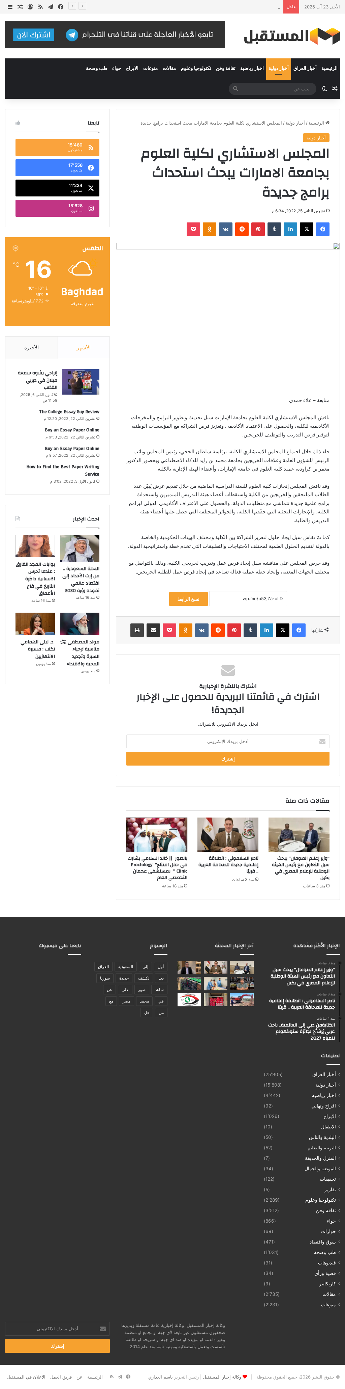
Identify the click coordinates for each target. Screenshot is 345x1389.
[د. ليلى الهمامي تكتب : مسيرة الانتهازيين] (35, 624)
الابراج (132, 68)
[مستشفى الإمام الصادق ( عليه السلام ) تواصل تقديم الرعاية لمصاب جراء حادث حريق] (215, 983)
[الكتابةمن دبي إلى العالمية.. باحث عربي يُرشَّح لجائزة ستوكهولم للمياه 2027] (189, 967)
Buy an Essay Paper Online (72, 430)
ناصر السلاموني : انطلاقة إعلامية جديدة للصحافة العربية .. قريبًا (228, 865)
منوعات (150, 68)
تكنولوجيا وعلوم (196, 68)
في (161, 1001)
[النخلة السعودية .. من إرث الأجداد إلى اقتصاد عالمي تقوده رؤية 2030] (79, 548)
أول (161, 966)
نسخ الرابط (188, 599)
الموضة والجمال (320, 1168)
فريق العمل (61, 1377)
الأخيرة (31, 347)
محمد (144, 1001)
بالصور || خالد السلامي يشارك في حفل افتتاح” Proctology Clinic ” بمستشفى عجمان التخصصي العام (157, 868)
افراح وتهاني (323, 1105)
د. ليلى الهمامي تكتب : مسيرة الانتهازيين (37, 649)
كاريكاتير (327, 1283)
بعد (161, 978)
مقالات (169, 68)
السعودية (125, 966)
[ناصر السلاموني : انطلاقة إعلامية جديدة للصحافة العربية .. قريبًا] (227, 835)
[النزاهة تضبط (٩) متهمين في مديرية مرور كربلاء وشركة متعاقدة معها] (189, 999)
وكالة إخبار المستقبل (222, 1377)
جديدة (124, 978)
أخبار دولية (279, 68)
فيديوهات (327, 1262)
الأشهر (84, 347)
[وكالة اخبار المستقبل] (287, 36)
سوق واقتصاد (323, 1242)
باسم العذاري (160, 1377)
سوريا (105, 978)
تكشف (143, 978)
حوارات (328, 1231)
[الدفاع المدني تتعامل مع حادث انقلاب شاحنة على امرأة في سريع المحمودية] (189, 983)
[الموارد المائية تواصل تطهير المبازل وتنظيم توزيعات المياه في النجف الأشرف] (242, 999)
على (125, 989)
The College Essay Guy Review (69, 411)
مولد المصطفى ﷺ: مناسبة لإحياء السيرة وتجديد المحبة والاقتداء (79, 653)
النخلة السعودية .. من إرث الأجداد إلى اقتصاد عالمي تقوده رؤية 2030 (80, 579)
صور (142, 989)
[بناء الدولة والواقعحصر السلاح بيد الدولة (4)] (242, 983)
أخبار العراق (305, 68)
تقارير (330, 1189)
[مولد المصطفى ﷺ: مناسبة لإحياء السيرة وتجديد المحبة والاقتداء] (79, 624)
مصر (126, 1001)
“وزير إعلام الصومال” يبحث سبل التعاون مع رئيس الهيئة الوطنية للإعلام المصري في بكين (301, 868)
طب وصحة (96, 68)
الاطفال (328, 1126)
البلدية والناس (322, 1137)
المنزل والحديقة (320, 1158)
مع (111, 1001)
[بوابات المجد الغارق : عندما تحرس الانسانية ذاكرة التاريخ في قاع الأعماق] (35, 546)
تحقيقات (328, 1179)
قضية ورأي (325, 1273)
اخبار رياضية (252, 68)
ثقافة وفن (226, 68)
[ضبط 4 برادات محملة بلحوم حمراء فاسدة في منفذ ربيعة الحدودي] (215, 999)
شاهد (159, 989)
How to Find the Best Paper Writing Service (62, 470)
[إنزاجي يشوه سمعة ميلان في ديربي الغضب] (80, 382)
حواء (116, 68)
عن (109, 989)
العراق (103, 966)
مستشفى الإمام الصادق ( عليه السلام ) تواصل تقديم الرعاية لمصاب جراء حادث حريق (200, 6)
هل (146, 1012)
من (161, 1012)
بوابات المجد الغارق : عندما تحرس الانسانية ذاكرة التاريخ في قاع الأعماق (35, 579)
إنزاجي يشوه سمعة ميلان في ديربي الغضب (37, 380)
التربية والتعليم (322, 1147)
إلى (145, 966)
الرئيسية (329, 68)
